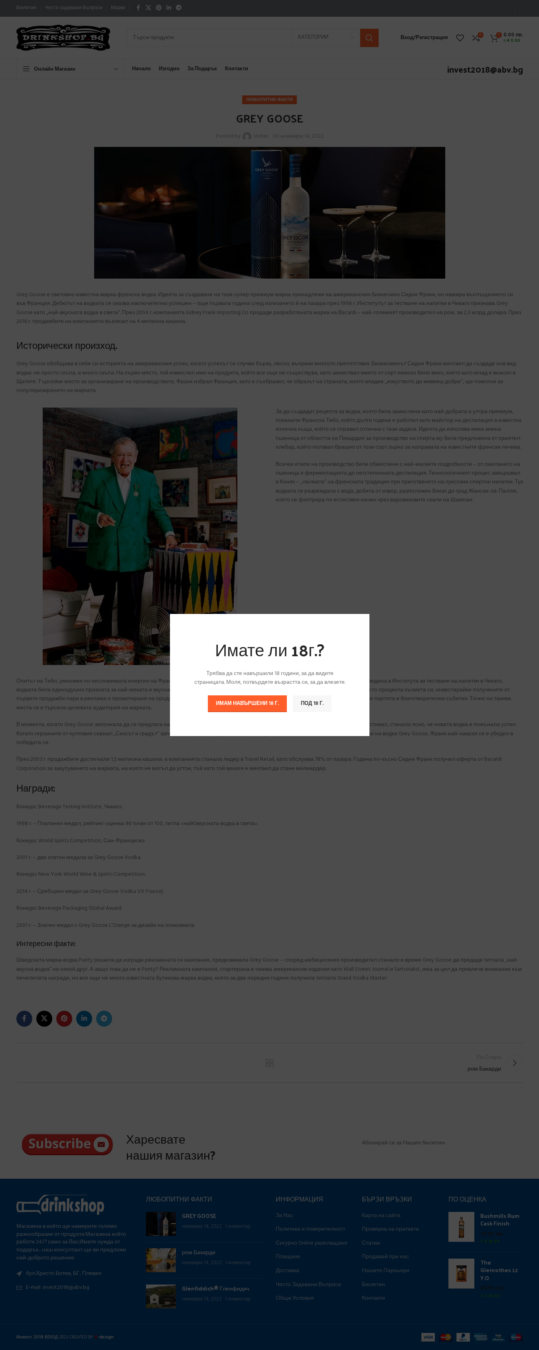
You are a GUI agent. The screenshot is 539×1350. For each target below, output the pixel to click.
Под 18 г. (312, 703)
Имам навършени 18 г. (247, 703)
